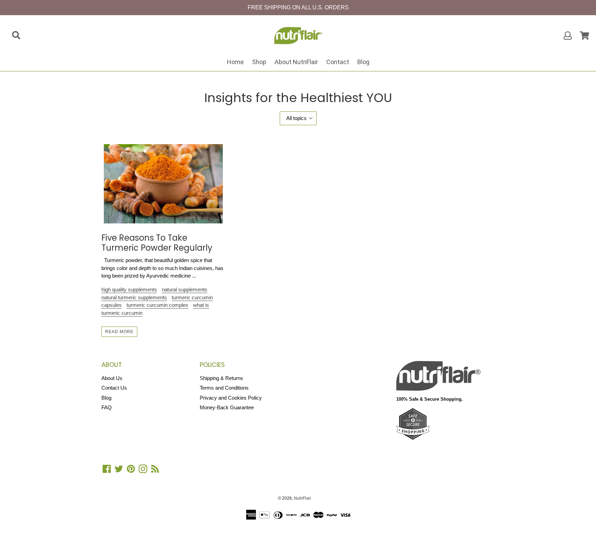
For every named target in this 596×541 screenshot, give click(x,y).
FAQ (106, 407)
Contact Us (114, 388)
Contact (337, 62)
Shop (259, 62)
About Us (111, 378)
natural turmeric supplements (134, 297)
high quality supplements (129, 289)
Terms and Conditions (224, 388)
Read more (119, 331)
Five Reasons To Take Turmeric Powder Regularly (156, 242)
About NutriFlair (296, 62)
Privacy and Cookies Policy (231, 398)
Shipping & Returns (221, 378)
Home (235, 62)
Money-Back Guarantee (227, 407)
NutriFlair (302, 498)
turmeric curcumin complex (157, 305)
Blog (363, 62)
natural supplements (184, 289)
